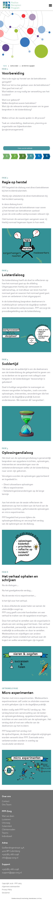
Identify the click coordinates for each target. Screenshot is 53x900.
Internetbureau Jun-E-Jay (35, 898)
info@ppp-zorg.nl (10, 857)
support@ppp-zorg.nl (12, 872)
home (5, 66)
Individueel (7, 836)
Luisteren (6, 819)
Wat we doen (14, 66)
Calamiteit (7, 826)
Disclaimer (6, 893)
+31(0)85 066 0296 (10, 854)
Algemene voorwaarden (11, 886)
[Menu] (50, 5)
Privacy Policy (7, 890)
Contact (5, 801)
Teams (5, 832)
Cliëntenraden (8, 829)
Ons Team (6, 804)
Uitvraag (6, 822)
